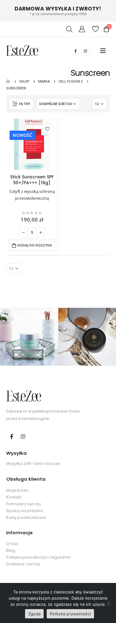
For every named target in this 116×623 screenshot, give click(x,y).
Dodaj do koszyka (34, 245)
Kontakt (13, 497)
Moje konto (17, 490)
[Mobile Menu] (103, 51)
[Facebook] (75, 51)
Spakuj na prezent (24, 511)
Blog (10, 550)
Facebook (11, 436)
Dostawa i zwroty (23, 564)
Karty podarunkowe (26, 517)
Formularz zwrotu (23, 504)
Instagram (23, 436)
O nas (12, 544)
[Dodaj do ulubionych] (47, 128)
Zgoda (34, 613)
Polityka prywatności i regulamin (38, 557)
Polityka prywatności (70, 613)
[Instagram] (85, 51)
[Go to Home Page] (8, 81)
